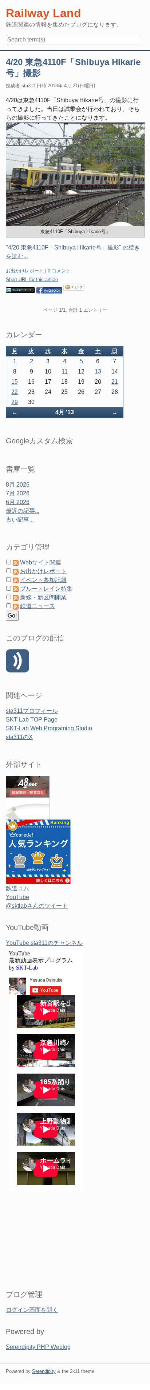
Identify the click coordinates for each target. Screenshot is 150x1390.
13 (98, 371)
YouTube (17, 897)
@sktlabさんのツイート (37, 906)
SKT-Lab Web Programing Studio (49, 728)
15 (14, 382)
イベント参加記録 (43, 580)
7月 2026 (17, 493)
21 (114, 382)
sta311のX (19, 737)
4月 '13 (64, 412)
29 (14, 402)
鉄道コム (17, 888)
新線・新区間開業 (43, 597)
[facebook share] (49, 289)
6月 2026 (17, 502)
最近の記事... (22, 511)
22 (14, 392)
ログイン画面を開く (32, 1310)
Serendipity (44, 1371)
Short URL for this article (32, 279)
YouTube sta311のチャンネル (44, 943)
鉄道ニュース (37, 606)
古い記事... (19, 519)
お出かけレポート (25, 270)
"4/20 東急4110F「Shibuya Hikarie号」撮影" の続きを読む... (73, 251)
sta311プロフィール (32, 711)
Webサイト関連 (40, 562)
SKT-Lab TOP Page (32, 719)
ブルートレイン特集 (46, 589)
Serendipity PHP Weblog (38, 1347)
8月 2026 (17, 485)
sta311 (28, 85)
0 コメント (59, 270)
